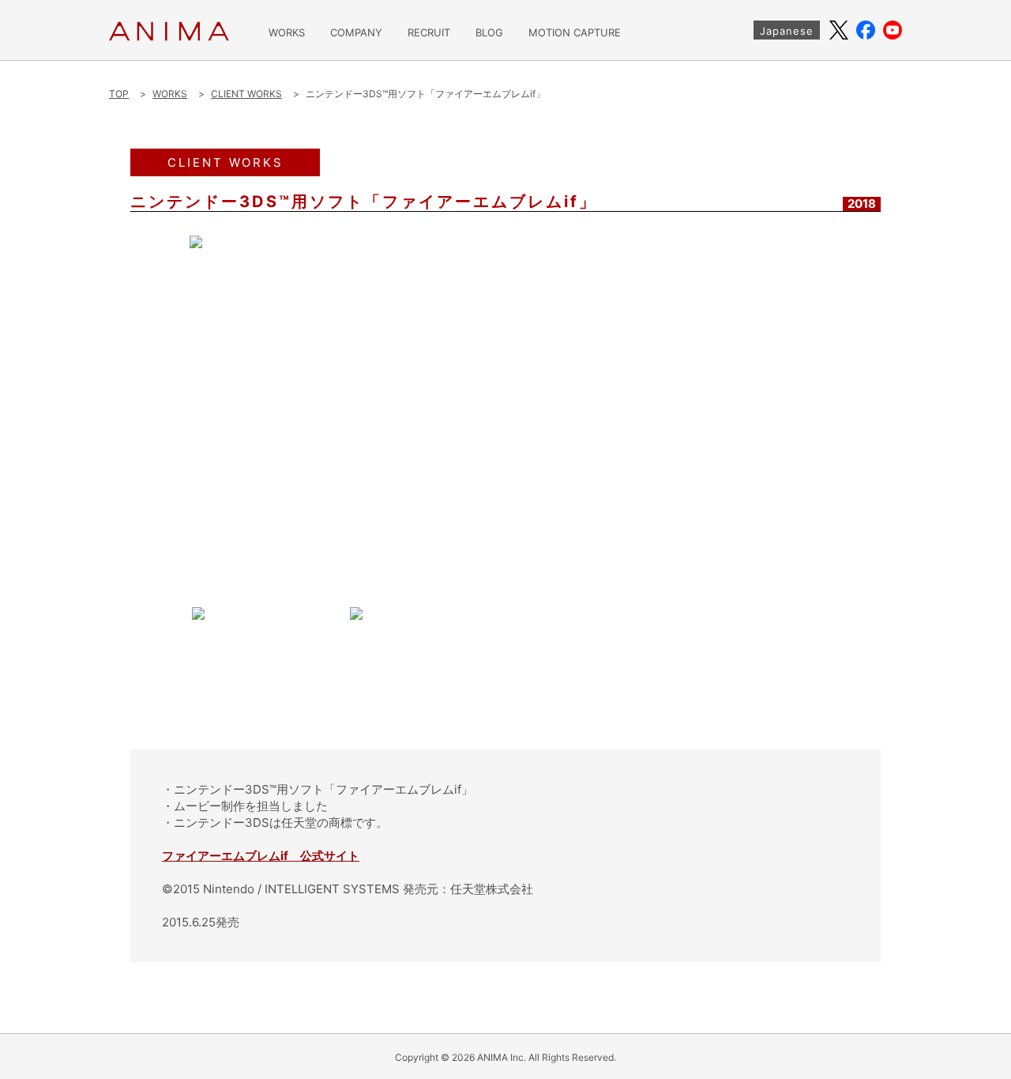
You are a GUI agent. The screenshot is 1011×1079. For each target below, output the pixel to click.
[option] (505, 413)
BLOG (489, 33)
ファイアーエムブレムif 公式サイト (260, 855)
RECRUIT (429, 33)
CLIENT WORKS (246, 94)
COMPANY (356, 33)
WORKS (287, 33)
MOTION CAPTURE (574, 33)
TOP (119, 94)
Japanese (787, 31)
